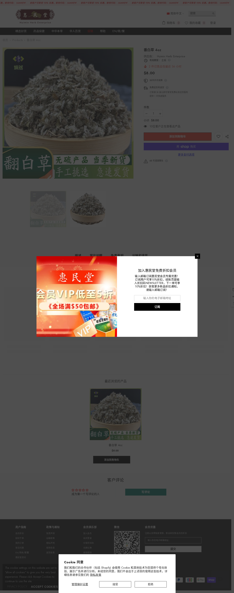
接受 (115, 584)
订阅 (157, 307)
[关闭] (197, 256)
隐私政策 (95, 575)
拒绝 (150, 584)
